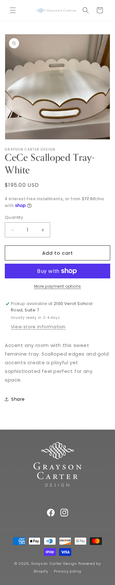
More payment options (57, 286)
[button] (13, 10)
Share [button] (18, 399)
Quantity (14, 217)
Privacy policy (67, 571)
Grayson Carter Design (54, 563)
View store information (38, 327)
